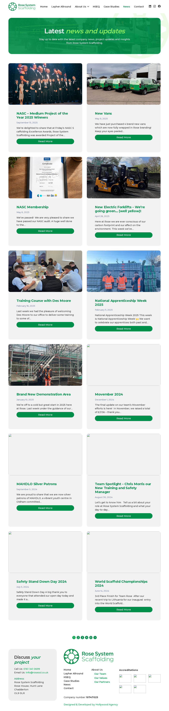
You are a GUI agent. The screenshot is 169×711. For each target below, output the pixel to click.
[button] (87, 6)
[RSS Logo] (21, 6)
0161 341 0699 (31, 668)
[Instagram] (154, 6)
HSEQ (67, 677)
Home (67, 669)
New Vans (103, 113)
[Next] (95, 637)
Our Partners (102, 681)
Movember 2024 (109, 394)
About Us (97, 669)
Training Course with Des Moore (44, 301)
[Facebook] (159, 6)
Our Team (100, 673)
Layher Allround (73, 673)
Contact (69, 688)
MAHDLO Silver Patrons (37, 484)
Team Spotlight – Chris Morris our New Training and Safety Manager (123, 488)
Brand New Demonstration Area (44, 394)
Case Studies (71, 680)
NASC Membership (32, 207)
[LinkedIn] (150, 6)
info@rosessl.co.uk (37, 672)
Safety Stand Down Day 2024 (42, 582)
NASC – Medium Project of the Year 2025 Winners (42, 115)
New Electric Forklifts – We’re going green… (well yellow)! (120, 209)
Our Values (100, 677)
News (67, 684)
